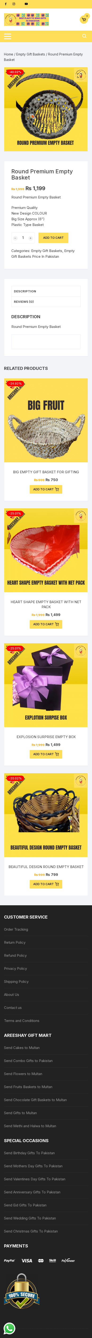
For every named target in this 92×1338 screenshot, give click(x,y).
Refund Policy (15, 955)
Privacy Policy (15, 968)
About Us (11, 994)
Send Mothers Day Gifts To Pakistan (33, 1166)
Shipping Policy (16, 981)
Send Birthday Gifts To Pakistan (29, 1153)
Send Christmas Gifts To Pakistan (31, 1231)
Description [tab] (25, 291)
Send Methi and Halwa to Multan (30, 1126)
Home (8, 54)
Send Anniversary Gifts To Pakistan (32, 1192)
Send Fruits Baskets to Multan (28, 1087)
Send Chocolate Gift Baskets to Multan (35, 1100)
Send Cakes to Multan (22, 1047)
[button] (79, 75)
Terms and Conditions (21, 1020)
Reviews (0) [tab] (24, 301)
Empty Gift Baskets (30, 54)
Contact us (13, 1007)
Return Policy (14, 942)
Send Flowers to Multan (23, 1073)
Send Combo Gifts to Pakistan (28, 1060)
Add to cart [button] (43, 489)
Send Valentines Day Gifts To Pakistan (34, 1179)
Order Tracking (16, 929)
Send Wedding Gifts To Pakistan (30, 1218)
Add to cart (53, 237)
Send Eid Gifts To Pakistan (25, 1205)
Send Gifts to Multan (20, 1113)
